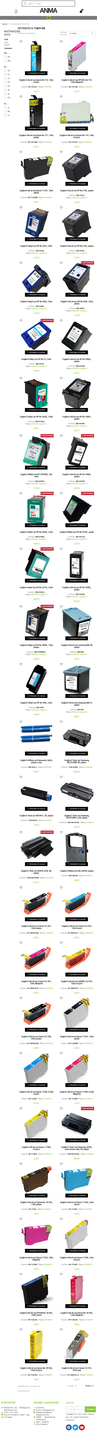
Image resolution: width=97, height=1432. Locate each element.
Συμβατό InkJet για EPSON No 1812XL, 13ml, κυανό (36, 1314)
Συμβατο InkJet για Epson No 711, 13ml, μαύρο (36, 136)
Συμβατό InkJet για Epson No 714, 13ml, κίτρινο (77, 136)
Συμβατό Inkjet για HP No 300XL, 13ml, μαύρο (36, 646)
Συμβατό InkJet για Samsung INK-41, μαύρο (77, 703)
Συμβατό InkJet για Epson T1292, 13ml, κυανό (77, 1203)
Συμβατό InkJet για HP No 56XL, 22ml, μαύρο (76, 302)
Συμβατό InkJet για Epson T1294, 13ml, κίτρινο (77, 1258)
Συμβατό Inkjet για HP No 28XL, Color (36, 301)
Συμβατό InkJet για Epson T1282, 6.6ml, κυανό (36, 1093)
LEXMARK (10, 78)
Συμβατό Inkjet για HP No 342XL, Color (36, 416)
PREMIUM (10, 86)
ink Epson (10, 57)
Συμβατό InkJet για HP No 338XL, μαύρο (76, 417)
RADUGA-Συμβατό (10, 90)
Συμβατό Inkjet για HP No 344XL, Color (36, 532)
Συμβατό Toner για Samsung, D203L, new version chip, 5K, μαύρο (76, 1148)
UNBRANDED (10, 97)
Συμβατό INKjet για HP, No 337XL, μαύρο (77, 532)
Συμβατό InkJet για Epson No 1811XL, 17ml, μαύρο (36, 1203)
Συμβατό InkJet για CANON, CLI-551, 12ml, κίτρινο (77, 982)
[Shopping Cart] (80, 11)
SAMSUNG (10, 94)
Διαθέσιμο (10, 107)
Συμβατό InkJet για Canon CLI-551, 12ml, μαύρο (36, 927)
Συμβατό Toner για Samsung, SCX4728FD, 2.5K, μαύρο (76, 816)
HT (10, 74)
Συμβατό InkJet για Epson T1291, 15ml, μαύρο (36, 191)
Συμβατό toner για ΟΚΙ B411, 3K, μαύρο (36, 815)
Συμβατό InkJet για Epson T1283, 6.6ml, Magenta (77, 1093)
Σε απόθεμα (10, 115)
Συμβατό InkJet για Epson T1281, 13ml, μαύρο (77, 1037)
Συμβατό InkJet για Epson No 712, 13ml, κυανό (36, 81)
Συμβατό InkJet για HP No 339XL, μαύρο (76, 475)
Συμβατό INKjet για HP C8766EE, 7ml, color (36, 475)
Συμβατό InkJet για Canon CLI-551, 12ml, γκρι (77, 1369)
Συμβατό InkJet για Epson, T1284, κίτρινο (36, 1148)
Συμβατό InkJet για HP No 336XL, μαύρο (76, 360)
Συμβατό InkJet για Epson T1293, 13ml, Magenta (36, 1258)
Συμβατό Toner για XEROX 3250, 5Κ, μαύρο (36, 872)
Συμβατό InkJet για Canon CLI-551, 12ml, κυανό (77, 927)
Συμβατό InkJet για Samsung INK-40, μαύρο (77, 646)
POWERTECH (10, 82)
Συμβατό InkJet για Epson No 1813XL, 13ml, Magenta (77, 1314)
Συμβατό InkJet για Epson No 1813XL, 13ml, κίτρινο (36, 1369)
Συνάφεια (82, 33)
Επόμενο (90, 1386)
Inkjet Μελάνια (10, 61)
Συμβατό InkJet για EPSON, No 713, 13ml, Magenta (77, 81)
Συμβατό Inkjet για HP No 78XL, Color (36, 702)
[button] (36, 73)
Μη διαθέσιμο (10, 111)
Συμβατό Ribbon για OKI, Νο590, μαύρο (76, 871)
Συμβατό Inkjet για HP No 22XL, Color (36, 246)
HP (10, 70)
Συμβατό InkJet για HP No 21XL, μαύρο (77, 190)
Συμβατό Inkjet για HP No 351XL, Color (36, 587)
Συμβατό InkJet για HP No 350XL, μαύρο (76, 588)
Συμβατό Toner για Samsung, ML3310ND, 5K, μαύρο (76, 761)
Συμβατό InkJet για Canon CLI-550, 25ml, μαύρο (36, 1037)
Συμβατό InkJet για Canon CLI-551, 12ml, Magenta (36, 982)
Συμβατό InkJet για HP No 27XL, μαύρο (77, 246)
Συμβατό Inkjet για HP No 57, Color (36, 359)
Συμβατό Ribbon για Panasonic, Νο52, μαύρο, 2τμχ (36, 761)
